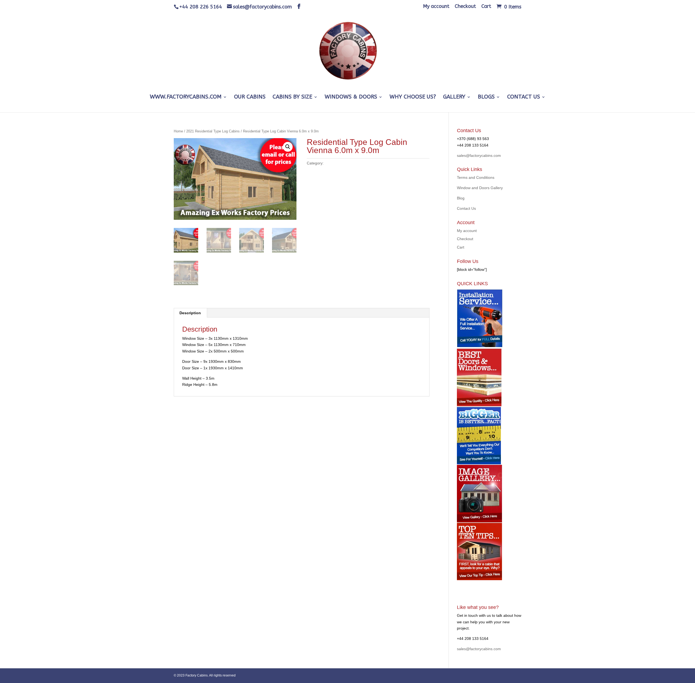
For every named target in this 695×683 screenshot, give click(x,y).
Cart (486, 6)
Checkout (465, 6)
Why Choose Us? (413, 97)
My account (436, 6)
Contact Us (523, 97)
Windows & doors (351, 97)
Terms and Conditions (475, 177)
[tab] (190, 312)
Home (178, 131)
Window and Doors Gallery (480, 188)
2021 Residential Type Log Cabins (213, 131)
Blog (461, 198)
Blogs (486, 97)
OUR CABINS (250, 97)
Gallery (454, 97)
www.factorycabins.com (186, 97)
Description (190, 313)
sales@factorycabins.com (479, 155)
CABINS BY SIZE (292, 97)
